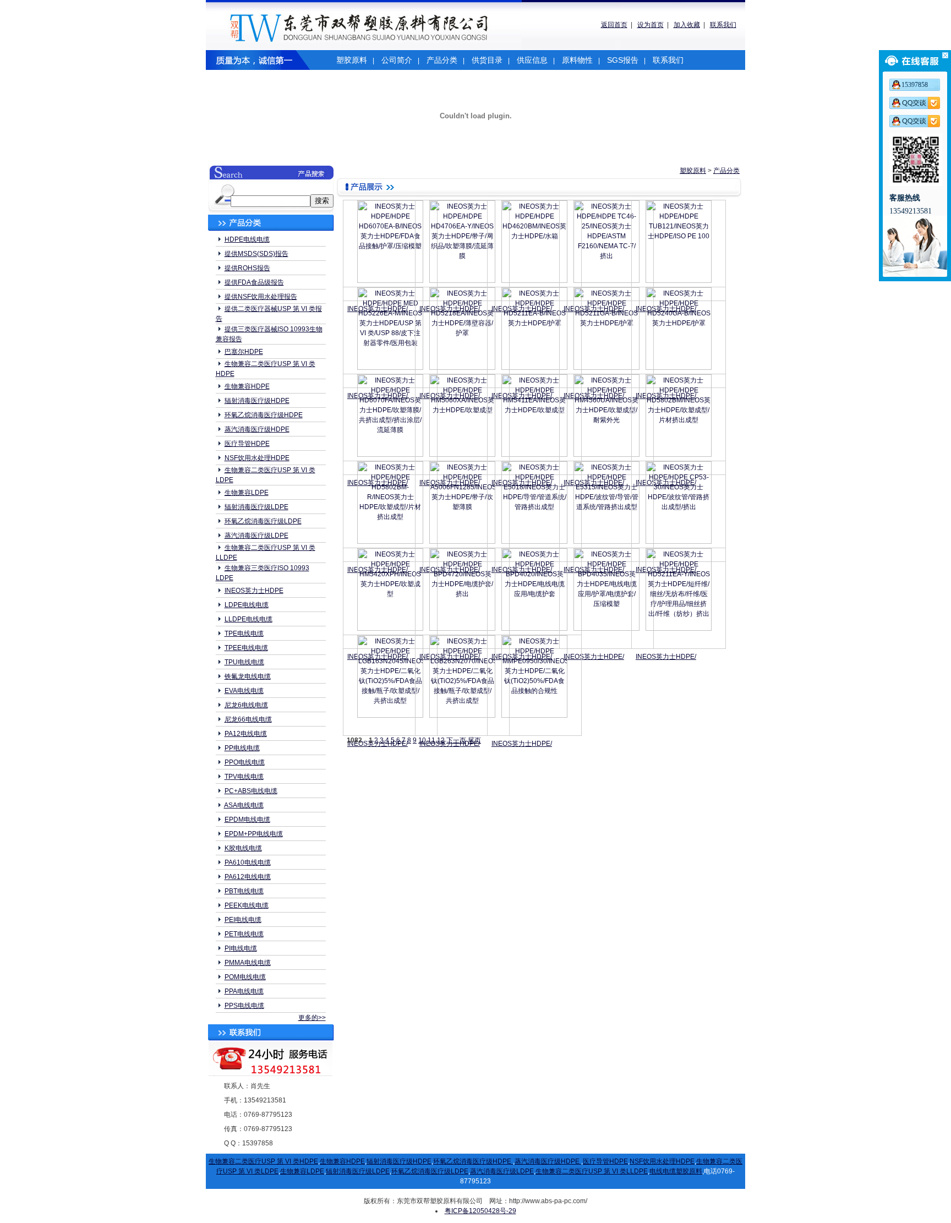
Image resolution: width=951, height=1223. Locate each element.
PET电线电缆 (244, 934)
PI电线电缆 (241, 948)
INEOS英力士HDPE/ (594, 656)
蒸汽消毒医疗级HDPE (257, 429)
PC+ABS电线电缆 (251, 791)
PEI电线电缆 (243, 920)
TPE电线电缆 (244, 633)
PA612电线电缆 (248, 877)
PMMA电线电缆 (248, 963)
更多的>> (312, 1018)
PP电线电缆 (242, 748)
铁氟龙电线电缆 (248, 676)
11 (431, 740)
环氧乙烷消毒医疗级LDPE (263, 521)
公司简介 (396, 60)
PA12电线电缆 (246, 734)
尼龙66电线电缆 (248, 719)
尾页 (474, 740)
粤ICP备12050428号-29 (480, 1211)
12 (441, 740)
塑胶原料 (351, 60)
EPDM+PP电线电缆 (254, 834)
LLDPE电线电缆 (248, 619)
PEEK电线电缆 (247, 905)
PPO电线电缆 (245, 762)
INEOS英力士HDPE (254, 590)
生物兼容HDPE (247, 386)
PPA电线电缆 (244, 991)
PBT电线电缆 (244, 891)
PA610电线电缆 (248, 862)
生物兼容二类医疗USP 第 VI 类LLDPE (591, 1171)
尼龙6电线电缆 (246, 705)
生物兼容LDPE (247, 492)
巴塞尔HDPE (244, 352)
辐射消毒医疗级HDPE (257, 401)
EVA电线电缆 (244, 691)
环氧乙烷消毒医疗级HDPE (264, 415)
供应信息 (532, 60)
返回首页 (614, 25)
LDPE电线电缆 (247, 605)
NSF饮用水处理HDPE (257, 458)
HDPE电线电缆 (247, 239)
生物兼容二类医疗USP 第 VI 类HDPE (263, 1161)
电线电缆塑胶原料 (675, 1171)
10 (422, 740)
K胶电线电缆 (243, 848)
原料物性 (577, 60)
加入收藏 (687, 25)
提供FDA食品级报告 (254, 282)
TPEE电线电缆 (246, 648)
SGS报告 (622, 60)
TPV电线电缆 (244, 776)
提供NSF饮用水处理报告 (261, 297)
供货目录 (487, 60)
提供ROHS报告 (247, 268)
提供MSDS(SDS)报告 (256, 254)
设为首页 (650, 25)
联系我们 (723, 25)
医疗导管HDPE (247, 443)
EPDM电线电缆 (247, 819)
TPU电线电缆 (244, 662)
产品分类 (442, 60)
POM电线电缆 (245, 977)
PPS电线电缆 (244, 1005)
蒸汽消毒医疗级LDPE (256, 535)
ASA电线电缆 (244, 805)
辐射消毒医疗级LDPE (256, 507)
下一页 (456, 740)
